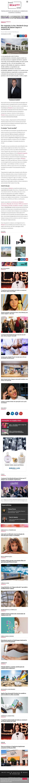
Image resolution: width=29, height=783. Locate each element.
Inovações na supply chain (11, 420)
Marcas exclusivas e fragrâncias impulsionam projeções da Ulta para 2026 (13, 747)
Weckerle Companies (22, 153)
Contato (8, 772)
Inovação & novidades (8, 689)
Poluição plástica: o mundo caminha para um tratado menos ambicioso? (12, 667)
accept (25, 778)
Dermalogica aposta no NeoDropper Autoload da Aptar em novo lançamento (14, 641)
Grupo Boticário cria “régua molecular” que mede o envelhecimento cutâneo (14, 587)
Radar (3, 742)
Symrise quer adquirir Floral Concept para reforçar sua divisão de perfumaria (13, 357)
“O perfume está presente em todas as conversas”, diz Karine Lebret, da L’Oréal (14, 291)
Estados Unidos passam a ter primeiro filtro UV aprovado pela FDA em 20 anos (13, 561)
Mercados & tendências (8, 530)
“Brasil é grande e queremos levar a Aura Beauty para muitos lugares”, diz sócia (14, 313)
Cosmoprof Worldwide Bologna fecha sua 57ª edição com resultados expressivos (13, 479)
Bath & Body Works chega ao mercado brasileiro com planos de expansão (14, 380)
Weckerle (10, 107)
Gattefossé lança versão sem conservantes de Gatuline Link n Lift (13, 614)
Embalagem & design (7, 636)
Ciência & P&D (5, 583)
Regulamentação (6, 556)
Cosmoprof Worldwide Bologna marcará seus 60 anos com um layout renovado (13, 335)
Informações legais (16, 773)
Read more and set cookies (6, 781)
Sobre (2, 772)
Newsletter (25, 772)
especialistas (6, 505)
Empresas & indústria (6, 21)
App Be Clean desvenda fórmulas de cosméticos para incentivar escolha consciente (13, 694)
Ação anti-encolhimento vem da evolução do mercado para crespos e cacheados (12, 534)
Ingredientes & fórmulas (9, 609)
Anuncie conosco (16, 772)
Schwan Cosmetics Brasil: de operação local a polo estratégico (14, 402)
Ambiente (4, 662)
